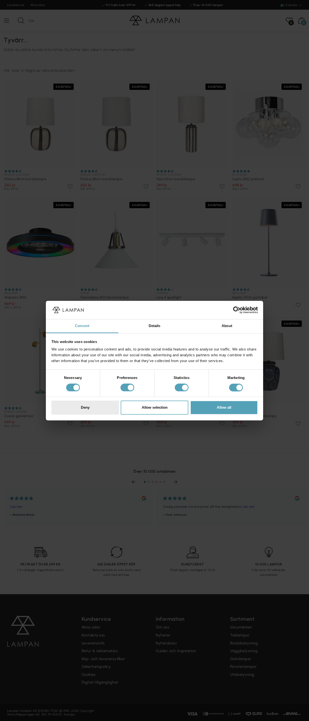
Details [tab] (155, 326)
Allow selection (155, 408)
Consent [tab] (82, 326)
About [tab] (227, 326)
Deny (85, 408)
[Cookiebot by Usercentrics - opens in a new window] (237, 310)
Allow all (224, 408)
